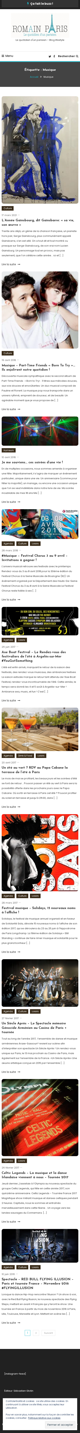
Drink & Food (25, 755)
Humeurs (9, 450)
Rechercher (66, 56)
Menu (9, 56)
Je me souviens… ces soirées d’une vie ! (32, 462)
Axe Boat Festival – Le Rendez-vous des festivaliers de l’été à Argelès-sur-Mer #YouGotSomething (34, 657)
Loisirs (35, 543)
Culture (8, 208)
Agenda (8, 543)
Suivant (48, 1333)
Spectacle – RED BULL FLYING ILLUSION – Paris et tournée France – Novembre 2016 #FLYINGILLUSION (37, 1284)
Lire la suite (9, 264)
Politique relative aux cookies (44, 1418)
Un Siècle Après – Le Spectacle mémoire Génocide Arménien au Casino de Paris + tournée (34, 1028)
